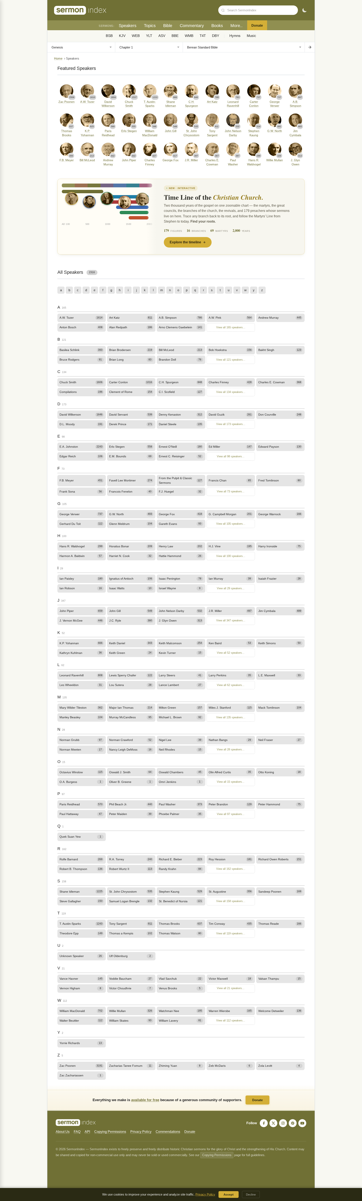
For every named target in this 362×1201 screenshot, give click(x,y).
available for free (145, 1100)
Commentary (192, 25)
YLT (149, 36)
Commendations (168, 1131)
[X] (273, 1123)
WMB (189, 36)
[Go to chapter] (310, 47)
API (87, 1131)
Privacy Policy (140, 1131)
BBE (175, 36)
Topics (150, 25)
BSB (109, 36)
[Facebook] (264, 1123)
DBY (215, 36)
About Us (63, 1131)
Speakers (127, 25)
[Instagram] (283, 1123)
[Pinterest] (293, 1123)
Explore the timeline (185, 242)
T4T (203, 36)
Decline (251, 1194)
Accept (229, 1194)
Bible (167, 25)
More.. (236, 25)
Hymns (234, 36)
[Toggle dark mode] (304, 10)
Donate (257, 25)
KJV (122, 36)
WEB (136, 36)
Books (217, 25)
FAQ (77, 1131)
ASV (161, 36)
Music (251, 36)
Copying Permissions (110, 1131)
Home (58, 58)
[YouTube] (302, 1123)
